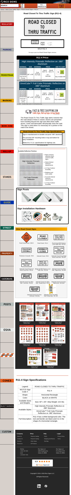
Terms (59, 438)
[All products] (42, 5)
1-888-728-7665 (24, 451)
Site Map (46, 441)
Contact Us (20, 438)
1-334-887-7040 (24, 454)
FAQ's (45, 436)
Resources (20, 443)
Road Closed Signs (45, 52)
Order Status (34, 441)
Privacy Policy (61, 436)
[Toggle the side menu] (22, 6)
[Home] (8, 1)
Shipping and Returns (49, 438)
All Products (34, 443)
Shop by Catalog (35, 436)
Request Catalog (35, 438)
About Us (19, 436)
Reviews (19, 441)
